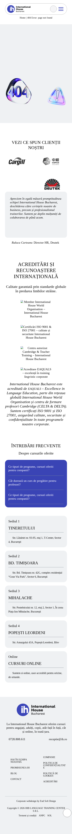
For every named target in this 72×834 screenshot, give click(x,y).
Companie (49, 757)
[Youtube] (35, 747)
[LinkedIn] (48, 747)
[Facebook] (23, 747)
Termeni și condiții (28, 815)
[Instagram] (29, 747)
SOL (49, 815)
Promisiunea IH (20, 768)
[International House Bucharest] (36, 720)
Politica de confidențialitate (54, 765)
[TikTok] (41, 747)
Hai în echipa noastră (19, 761)
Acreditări (50, 781)
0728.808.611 (17, 739)
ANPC (42, 815)
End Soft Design (48, 801)
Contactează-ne (22, 22)
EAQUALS (35, 388)
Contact (16, 779)
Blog (14, 773)
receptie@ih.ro (58, 739)
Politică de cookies (50, 774)
